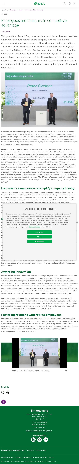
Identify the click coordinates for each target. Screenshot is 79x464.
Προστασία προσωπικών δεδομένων (34, 457)
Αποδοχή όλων (39, 232)
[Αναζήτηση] (64, 3)
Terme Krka (30, 450)
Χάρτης (51, 457)
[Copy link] (2, 392)
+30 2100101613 (41, 422)
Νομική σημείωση (7, 457)
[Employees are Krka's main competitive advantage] (39, 353)
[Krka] (39, 3)
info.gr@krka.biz (41, 424)
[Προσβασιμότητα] (75, 3)
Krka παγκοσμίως (39, 428)
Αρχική (3, 10)
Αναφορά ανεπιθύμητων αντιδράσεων (39, 431)
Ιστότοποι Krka (41, 450)
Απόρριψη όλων (39, 241)
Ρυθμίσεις (39, 236)
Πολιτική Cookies (34, 227)
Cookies (18, 457)
